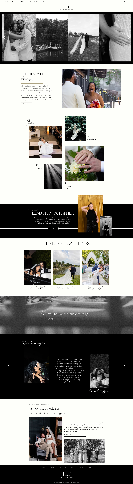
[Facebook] (127, 1)
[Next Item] (129, 37)
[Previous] (64, 89)
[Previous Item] (4, 37)
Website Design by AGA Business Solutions (71, 482)
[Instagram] (124, 1)
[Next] (124, 366)
